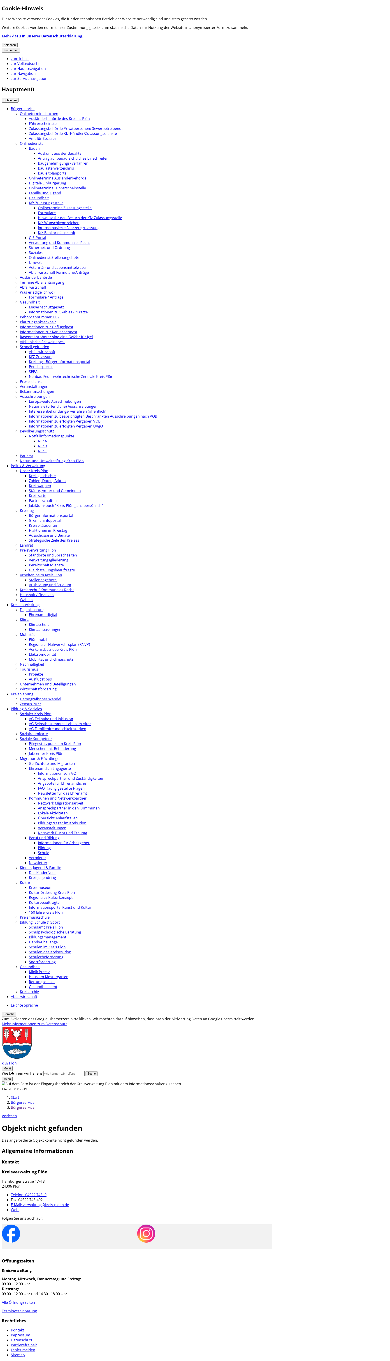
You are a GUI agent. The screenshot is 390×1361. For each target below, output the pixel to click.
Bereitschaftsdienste (46, 565)
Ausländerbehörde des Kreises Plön (59, 118)
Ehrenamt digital (43, 614)
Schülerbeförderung (46, 956)
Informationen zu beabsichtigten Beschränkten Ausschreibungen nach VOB (93, 416)
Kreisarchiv (29, 991)
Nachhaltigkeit (32, 664)
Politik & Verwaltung (28, 465)
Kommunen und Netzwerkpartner (58, 798)
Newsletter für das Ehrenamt (62, 793)
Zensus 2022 (30, 703)
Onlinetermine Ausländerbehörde (57, 178)
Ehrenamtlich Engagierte (50, 768)
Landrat (26, 545)
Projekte (36, 674)
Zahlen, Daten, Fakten (47, 480)
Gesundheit (39, 197)
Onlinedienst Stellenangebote (54, 257)
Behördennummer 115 (39, 317)
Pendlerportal (41, 366)
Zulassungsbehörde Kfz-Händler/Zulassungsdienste (73, 133)
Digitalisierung (32, 609)
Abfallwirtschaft (33, 287)
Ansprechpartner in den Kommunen (69, 808)
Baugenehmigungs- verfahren (63, 163)
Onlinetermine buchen (39, 113)
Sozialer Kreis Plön (35, 713)
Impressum (20, 1335)
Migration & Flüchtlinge (39, 758)
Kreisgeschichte (42, 475)
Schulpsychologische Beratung (55, 932)
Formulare (47, 212)
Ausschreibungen (35, 396)
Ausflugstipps (40, 679)
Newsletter (38, 862)
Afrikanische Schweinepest (42, 341)
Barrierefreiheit (24, 1345)
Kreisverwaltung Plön (38, 550)
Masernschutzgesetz (46, 307)
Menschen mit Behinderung (52, 748)
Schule (43, 852)
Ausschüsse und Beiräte (49, 535)
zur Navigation (23, 73)
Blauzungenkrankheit (38, 322)
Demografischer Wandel (40, 699)
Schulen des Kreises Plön (50, 951)
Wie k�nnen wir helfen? (22, 1073)
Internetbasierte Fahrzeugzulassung (69, 227)
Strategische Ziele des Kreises (54, 540)
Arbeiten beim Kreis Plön (41, 574)
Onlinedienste (32, 143)
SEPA (33, 371)
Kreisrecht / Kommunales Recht (47, 589)
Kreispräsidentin (43, 525)
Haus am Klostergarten (48, 976)
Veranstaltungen (34, 386)
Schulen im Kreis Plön (47, 947)
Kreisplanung (22, 694)
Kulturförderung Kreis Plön (52, 892)
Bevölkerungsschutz (37, 431)
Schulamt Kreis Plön (46, 927)
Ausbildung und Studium (50, 584)
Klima (24, 619)
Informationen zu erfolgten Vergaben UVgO (66, 426)
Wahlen (26, 599)
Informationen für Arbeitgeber (64, 842)
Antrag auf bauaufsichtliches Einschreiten (73, 158)
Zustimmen (11, 50)
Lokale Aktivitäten (53, 813)
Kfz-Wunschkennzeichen (58, 222)
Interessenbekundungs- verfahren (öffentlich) (67, 411)
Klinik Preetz (39, 971)
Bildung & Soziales (26, 708)
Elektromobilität (42, 654)
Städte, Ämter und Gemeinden (55, 490)
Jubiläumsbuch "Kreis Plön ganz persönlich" (66, 505)
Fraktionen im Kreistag (48, 530)
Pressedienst (31, 381)
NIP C (42, 450)
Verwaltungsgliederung (48, 560)
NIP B (42, 446)
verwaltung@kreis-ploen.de (40, 1204)
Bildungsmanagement (47, 937)
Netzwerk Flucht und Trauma (62, 832)
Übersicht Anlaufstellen (58, 818)
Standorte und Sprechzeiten (53, 555)
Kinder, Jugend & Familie (40, 867)
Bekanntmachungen (37, 391)
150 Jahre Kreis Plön (46, 912)
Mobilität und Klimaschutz (51, 659)
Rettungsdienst (42, 981)
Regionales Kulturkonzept (51, 897)
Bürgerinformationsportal (51, 515)
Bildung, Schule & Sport (40, 922)
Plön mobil (38, 639)
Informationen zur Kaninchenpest (48, 331)
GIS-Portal (37, 237)
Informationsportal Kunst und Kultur (60, 907)
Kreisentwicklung (25, 604)
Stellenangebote (43, 579)
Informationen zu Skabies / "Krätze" (59, 312)
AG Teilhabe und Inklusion (51, 718)
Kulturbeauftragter (45, 902)
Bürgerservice (23, 108)
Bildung (44, 847)
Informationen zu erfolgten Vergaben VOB (64, 421)
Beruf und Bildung (44, 837)
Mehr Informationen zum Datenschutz (34, 1023)
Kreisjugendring (42, 877)
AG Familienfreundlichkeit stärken (57, 728)
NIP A (42, 441)
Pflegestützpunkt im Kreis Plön (55, 743)
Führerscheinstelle (44, 123)
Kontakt (17, 1330)
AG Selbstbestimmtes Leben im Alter (60, 723)
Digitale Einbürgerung (47, 183)
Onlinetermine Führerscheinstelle (57, 188)
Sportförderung (42, 961)
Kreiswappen (40, 485)
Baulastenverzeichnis (56, 168)
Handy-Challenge (43, 942)
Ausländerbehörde (36, 277)
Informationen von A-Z (57, 773)
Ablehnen (10, 45)
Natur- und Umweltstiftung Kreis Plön (52, 460)
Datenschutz (21, 1340)
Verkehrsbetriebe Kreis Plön (53, 649)
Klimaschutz (39, 624)
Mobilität (27, 634)
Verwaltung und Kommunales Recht (59, 242)
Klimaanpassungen (45, 629)
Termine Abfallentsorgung (42, 282)
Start (15, 1097)
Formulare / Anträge (46, 297)
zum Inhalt (20, 58)
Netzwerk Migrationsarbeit (60, 803)
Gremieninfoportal (45, 520)
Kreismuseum (41, 887)
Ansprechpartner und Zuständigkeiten (70, 778)
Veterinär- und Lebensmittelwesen (58, 267)
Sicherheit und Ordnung (49, 247)
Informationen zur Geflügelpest (46, 326)
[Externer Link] (11, 1234)
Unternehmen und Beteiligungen (48, 684)
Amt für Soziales (42, 138)
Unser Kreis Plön (34, 470)
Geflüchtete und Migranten (52, 763)
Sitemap (18, 1354)
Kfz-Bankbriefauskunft (56, 232)
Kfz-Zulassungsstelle (46, 202)
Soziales (36, 252)
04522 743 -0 (28, 1194)
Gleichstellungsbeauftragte (52, 570)
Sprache (9, 1014)
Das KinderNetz (42, 872)
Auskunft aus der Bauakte (59, 153)
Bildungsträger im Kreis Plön (62, 823)
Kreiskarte (37, 495)
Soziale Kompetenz (36, 738)
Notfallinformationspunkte (51, 436)
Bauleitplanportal (52, 173)
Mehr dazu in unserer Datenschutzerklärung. (42, 36)
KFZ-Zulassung (41, 356)
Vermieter (37, 857)
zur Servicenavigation (29, 78)
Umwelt (35, 262)
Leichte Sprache (24, 1005)
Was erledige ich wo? (37, 292)
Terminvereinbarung (19, 1310)
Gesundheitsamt (43, 986)
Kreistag (27, 510)
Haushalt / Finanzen (37, 594)
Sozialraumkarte (34, 733)
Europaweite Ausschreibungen (55, 401)
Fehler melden (23, 1349)
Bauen (34, 148)
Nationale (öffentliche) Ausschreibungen (63, 406)
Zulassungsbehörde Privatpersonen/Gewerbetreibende (76, 128)
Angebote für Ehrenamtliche (62, 783)
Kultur (25, 882)
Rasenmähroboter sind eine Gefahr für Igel (56, 336)
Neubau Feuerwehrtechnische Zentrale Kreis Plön (71, 376)
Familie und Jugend (45, 193)
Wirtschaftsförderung (38, 689)
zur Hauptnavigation (28, 68)
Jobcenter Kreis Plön (46, 753)
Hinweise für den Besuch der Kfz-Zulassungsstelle (80, 217)
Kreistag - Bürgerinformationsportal (59, 361)
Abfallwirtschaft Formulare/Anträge (59, 272)
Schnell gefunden (34, 346)
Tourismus (29, 669)
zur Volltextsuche (25, 63)
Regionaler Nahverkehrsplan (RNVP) (59, 644)
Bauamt (26, 455)
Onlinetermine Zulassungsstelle (65, 207)
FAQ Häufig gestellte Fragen (61, 788)
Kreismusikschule (35, 917)
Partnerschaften (43, 500)
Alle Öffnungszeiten (18, 1302)
